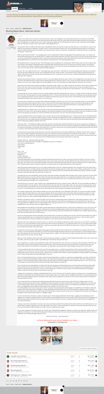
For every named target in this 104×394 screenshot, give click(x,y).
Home (8, 8)
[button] (26, 8)
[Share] (95, 36)
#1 (96, 36)
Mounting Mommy (16, 370)
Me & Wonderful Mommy (18, 365)
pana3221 (13, 362)
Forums (15, 8)
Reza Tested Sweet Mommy (19, 361)
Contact (31, 8)
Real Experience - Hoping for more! (21, 375)
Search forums (15, 11)
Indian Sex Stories (27, 357)
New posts (8, 11)
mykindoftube (13, 357)
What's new (22, 8)
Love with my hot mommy (18, 356)
